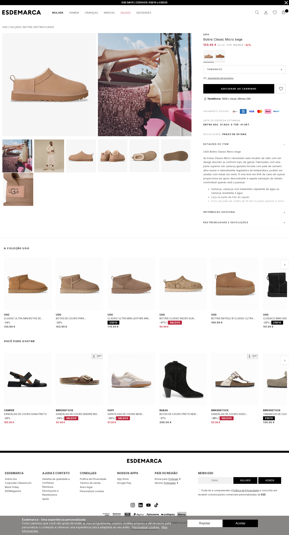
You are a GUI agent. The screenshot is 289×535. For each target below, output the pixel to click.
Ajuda (45, 498)
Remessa (47, 486)
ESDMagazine (13, 491)
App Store (123, 479)
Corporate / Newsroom (18, 482)
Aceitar (240, 523)
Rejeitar (204, 523)
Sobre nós (11, 479)
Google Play (124, 482)
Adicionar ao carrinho (239, 89)
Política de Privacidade (93, 479)
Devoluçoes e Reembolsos (50, 492)
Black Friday (12, 487)
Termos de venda (90, 482)
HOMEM (269, 480)
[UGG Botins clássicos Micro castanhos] (220, 61)
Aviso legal (86, 487)
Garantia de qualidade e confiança (56, 481)
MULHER (245, 480)
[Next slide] (284, 264)
